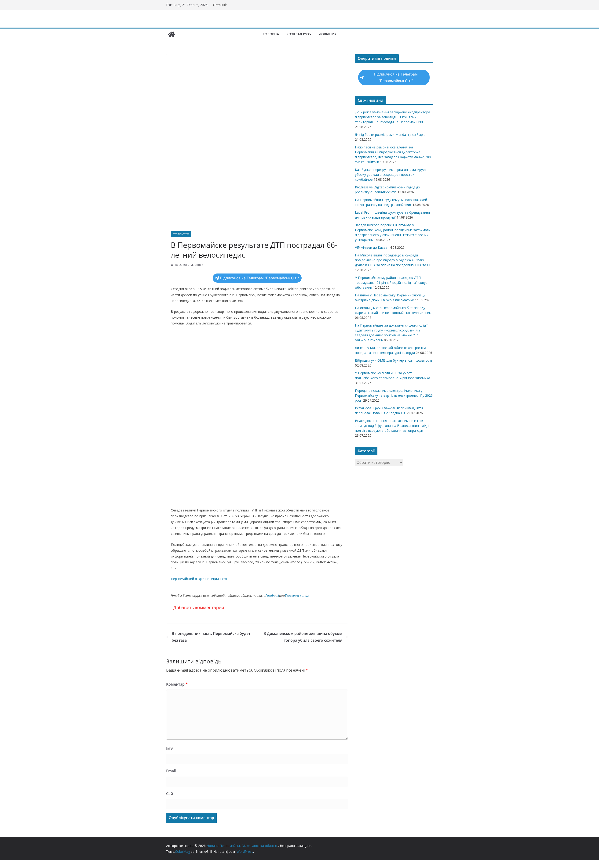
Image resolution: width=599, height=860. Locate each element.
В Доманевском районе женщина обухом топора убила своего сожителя (302, 637)
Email (171, 771)
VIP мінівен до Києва (371, 247)
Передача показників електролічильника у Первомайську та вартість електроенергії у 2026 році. (394, 395)
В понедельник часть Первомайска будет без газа (211, 637)
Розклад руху (298, 34)
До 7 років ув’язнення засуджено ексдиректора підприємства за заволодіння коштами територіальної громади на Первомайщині (392, 117)
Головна (271, 34)
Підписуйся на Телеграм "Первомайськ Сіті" (259, 278)
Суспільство (181, 234)
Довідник (327, 34)
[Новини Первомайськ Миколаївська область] (171, 34)
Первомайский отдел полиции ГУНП (199, 578)
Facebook (272, 595)
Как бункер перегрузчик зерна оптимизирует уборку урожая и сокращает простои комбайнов (391, 174)
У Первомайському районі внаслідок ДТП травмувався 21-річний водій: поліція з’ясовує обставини (391, 282)
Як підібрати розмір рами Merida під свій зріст (391, 134)
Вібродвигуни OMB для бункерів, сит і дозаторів (393, 360)
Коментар (177, 684)
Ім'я (169, 748)
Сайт (170, 793)
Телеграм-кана (296, 595)
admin (199, 265)
